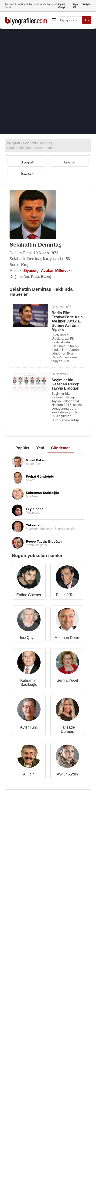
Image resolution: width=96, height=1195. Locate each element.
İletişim (86, 4)
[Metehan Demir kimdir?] (67, 620)
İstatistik (27, 173)
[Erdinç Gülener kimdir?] (29, 578)
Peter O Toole (67, 595)
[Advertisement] (48, 81)
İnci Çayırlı (29, 638)
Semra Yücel (67, 680)
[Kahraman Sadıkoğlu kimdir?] (29, 663)
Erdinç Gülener (28, 595)
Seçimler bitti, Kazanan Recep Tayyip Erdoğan (65, 384)
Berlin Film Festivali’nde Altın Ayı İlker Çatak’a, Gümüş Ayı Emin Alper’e (67, 321)
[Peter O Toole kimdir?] (67, 578)
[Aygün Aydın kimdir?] (67, 757)
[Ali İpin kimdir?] (29, 757)
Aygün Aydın (67, 774)
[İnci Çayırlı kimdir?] (29, 620)
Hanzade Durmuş (67, 729)
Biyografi (27, 162)
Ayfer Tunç (29, 727)
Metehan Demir (67, 638)
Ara (86, 20)
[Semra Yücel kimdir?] (67, 663)
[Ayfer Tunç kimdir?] (29, 710)
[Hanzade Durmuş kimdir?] (67, 710)
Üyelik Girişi (62, 6)
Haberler (69, 162)
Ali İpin (28, 774)
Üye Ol (75, 6)
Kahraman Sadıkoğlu (29, 682)
